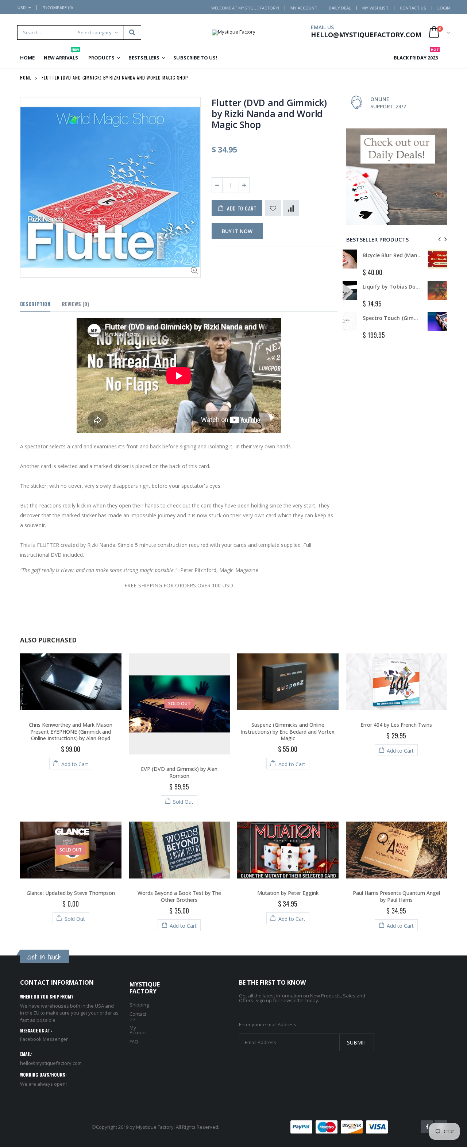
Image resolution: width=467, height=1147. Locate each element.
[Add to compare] (291, 208)
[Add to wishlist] (273, 208)
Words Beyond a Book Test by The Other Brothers (179, 896)
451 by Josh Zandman (413, 286)
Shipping (139, 1004)
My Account (303, 8)
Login (443, 8)
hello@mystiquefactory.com (51, 1063)
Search (132, 32)
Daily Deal (340, 8)
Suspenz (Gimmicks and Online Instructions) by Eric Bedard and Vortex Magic (288, 731)
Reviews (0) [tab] (75, 304)
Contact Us (413, 8)
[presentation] (438, 239)
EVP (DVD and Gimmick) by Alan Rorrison (179, 772)
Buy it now (237, 231)
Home (25, 77)
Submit (357, 1042)
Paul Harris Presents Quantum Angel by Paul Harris (396, 896)
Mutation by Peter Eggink (288, 892)
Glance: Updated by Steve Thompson (71, 892)
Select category (95, 32)
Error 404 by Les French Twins (396, 724)
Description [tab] (35, 304)
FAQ (134, 1041)
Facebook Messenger (44, 1039)
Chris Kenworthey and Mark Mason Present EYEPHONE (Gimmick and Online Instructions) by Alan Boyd (70, 731)
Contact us (138, 1016)
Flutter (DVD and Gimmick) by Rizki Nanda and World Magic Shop (269, 113)
